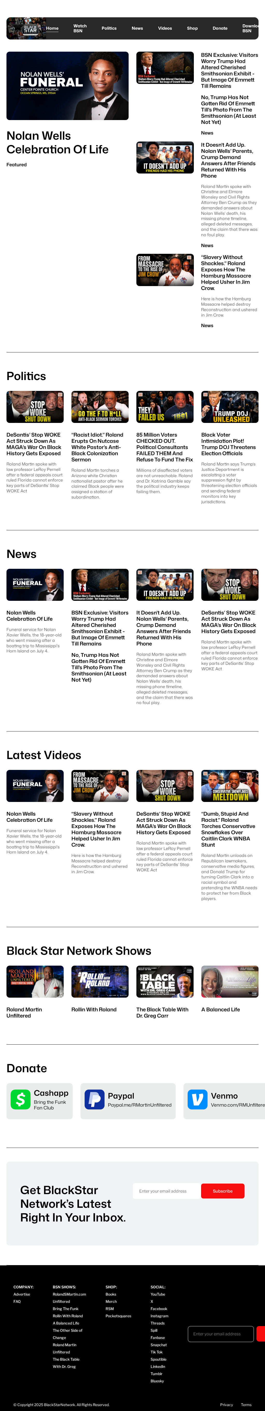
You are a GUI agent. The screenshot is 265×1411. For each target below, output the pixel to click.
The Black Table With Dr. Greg (66, 1363)
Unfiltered (61, 1301)
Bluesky (157, 1381)
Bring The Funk (65, 1308)
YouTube (158, 1294)
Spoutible (158, 1359)
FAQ (17, 1301)
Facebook (159, 1308)
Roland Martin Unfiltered (64, 1348)
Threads (158, 1323)
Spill (154, 1330)
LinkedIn (158, 1366)
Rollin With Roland (68, 1316)
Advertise (21, 1294)
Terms (246, 1404)
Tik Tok (157, 1352)
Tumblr (157, 1373)
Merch (111, 1301)
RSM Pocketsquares (118, 1312)
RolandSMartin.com (69, 1294)
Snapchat (159, 1345)
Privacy (226, 1404)
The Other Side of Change (67, 1334)
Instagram (159, 1316)
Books (111, 1294)
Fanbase (158, 1337)
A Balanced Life (66, 1323)
